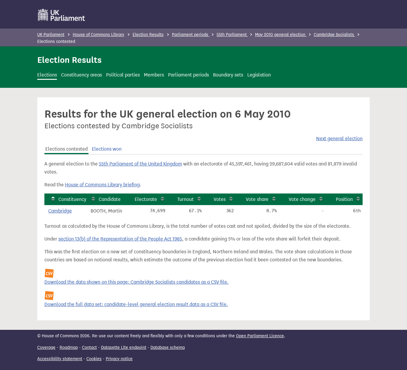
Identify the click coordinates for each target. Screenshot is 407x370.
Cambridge (60, 211)
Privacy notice (119, 358)
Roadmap (69, 347)
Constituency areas (81, 75)
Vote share (257, 199)
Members (154, 75)
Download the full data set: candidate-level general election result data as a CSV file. (136, 304)
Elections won (107, 149)
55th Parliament (232, 34)
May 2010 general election (281, 34)
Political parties (123, 75)
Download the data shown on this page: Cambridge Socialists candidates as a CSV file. (136, 282)
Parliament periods (190, 34)
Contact (89, 347)
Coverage (46, 347)
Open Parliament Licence (260, 335)
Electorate (146, 199)
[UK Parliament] (61, 14)
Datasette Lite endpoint (123, 347)
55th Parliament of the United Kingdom (140, 164)
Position (344, 199)
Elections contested (66, 149)
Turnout (185, 199)
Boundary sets (228, 75)
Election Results (148, 34)
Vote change (302, 199)
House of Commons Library (98, 34)
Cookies (94, 358)
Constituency (72, 199)
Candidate (110, 199)
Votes (220, 199)
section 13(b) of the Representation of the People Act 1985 (120, 239)
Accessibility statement (59, 358)
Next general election (339, 138)
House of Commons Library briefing (102, 185)
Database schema (167, 347)
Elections (47, 75)
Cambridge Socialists (334, 34)
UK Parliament (50, 34)
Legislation (259, 75)
